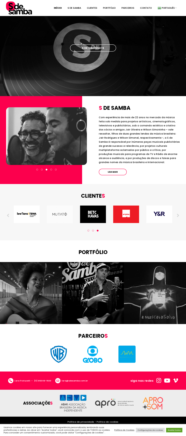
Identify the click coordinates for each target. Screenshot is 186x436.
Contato (146, 8)
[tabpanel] (46, 136)
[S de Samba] (19, 8)
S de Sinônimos (93, 48)
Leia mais (113, 171)
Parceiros (127, 8)
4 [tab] (51, 169)
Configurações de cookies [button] (150, 430)
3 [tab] (46, 169)
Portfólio (109, 8)
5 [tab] (56, 169)
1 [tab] (37, 169)
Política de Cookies (124, 430)
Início (58, 8)
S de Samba (74, 8)
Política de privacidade (81, 421)
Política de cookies (107, 421)
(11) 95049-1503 (42, 380)
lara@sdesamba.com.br (75, 380)
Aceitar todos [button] (174, 430)
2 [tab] (42, 169)
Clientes (92, 8)
